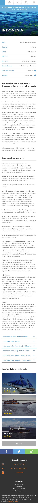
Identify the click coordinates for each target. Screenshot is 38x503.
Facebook (19, 473)
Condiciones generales (19, 491)
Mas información (13, 501)
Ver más (19, 443)
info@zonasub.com (19, 468)
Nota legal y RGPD (19, 488)
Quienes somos (19, 484)
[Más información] (22, 9)
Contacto (19, 486)
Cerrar (35, 496)
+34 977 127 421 (19, 464)
